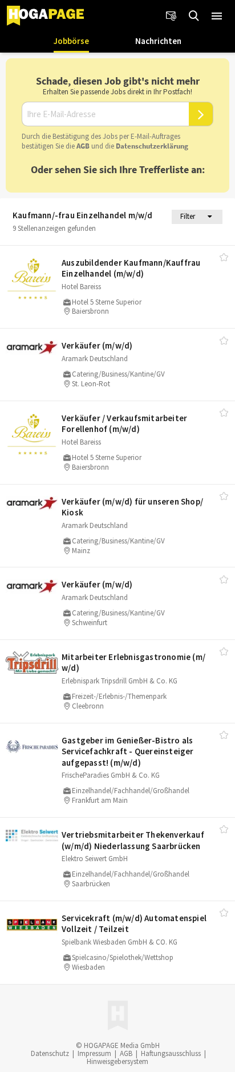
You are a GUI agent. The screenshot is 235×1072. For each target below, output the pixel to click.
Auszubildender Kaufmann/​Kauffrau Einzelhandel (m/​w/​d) (131, 268)
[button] (216, 16)
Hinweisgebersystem (117, 1061)
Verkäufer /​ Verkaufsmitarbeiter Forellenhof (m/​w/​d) (124, 424)
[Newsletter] (171, 16)
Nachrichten (158, 40)
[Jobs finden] (194, 16)
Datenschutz (50, 1053)
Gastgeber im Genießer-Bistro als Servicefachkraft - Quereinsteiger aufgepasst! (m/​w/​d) (128, 751)
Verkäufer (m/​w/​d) (97, 345)
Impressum (94, 1053)
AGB (83, 146)
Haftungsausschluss (171, 1053)
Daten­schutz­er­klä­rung (152, 146)
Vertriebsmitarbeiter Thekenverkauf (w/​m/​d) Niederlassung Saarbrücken (133, 840)
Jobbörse (71, 40)
